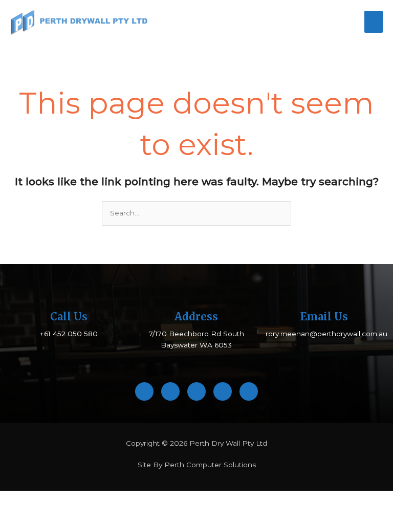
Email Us (324, 316)
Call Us (69, 316)
